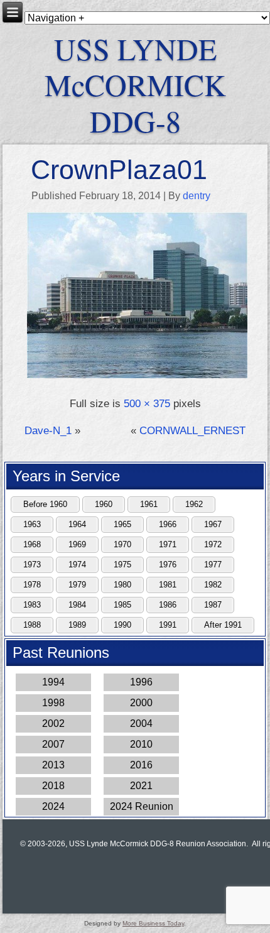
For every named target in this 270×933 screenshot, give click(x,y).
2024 (53, 806)
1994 (53, 682)
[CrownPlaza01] (136, 377)
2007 (53, 744)
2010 (141, 744)
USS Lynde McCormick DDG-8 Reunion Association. (158, 843)
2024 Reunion (141, 806)
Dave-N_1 (48, 431)
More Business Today (153, 923)
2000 (141, 702)
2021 (141, 785)
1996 (141, 682)
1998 (53, 702)
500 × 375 (147, 404)
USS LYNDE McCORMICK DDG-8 (135, 84)
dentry (196, 195)
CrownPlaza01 (119, 170)
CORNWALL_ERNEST (192, 431)
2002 (53, 723)
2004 (141, 723)
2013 (53, 765)
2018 (53, 785)
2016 (141, 765)
